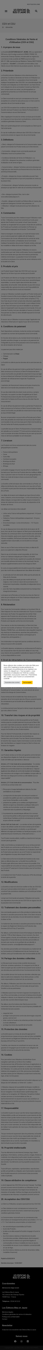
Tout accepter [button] (27, 682)
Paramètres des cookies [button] (12, 682)
